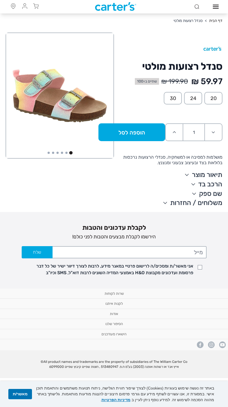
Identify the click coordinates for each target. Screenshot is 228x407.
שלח (37, 252)
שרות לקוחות (114, 293)
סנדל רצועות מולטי (188, 20)
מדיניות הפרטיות (115, 400)
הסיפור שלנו (114, 324)
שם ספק (210, 194)
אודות (114, 314)
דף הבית (215, 20)
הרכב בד (210, 184)
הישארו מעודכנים (114, 334)
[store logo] (115, 6)
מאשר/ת (20, 394)
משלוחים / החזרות (196, 203)
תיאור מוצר (207, 175)
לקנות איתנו (114, 303)
